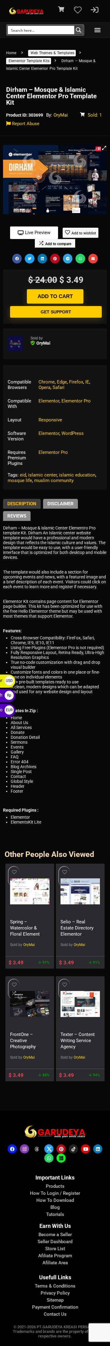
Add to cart (55, 296)
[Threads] (36, 1148)
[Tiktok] (73, 1148)
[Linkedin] (97, 1148)
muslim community (54, 480)
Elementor (48, 401)
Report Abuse (25, 123)
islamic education (77, 475)
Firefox (76, 382)
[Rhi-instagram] (24, 1148)
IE (87, 382)
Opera (44, 387)
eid (23, 475)
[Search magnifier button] (78, 30)
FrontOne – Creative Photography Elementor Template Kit (23, 1047)
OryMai (60, 115)
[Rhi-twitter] (48, 1148)
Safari (58, 387)
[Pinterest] (61, 1148)
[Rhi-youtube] (85, 1148)
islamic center (42, 475)
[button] (97, 30)
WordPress (72, 433)
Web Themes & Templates (52, 53)
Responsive (50, 420)
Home (11, 53)
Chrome (46, 382)
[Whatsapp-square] (61, 1158)
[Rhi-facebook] (12, 1148)
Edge (62, 382)
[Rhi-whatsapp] (48, 1158)
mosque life (20, 480)
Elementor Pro (76, 401)
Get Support (56, 311)
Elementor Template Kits (29, 61)
